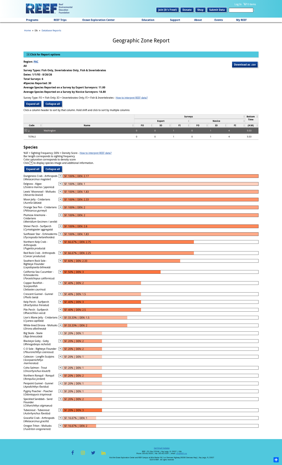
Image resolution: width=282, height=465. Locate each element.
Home (27, 30)
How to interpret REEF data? (132, 97)
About (198, 20)
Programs (32, 20)
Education (148, 20)
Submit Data (217, 10)
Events (218, 20)
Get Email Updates (162, 448)
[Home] (49, 8)
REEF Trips (60, 20)
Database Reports (51, 30)
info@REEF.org (181, 453)
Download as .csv (245, 64)
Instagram (83, 454)
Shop (200, 10)
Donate (187, 10)
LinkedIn (103, 454)
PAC (36, 61)
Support (175, 20)
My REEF (241, 20)
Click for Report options (44, 54)
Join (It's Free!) (167, 10)
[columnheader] (189, 116)
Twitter (93, 454)
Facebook (72, 454)
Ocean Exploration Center (98, 20)
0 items (251, 4)
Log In (238, 4)
